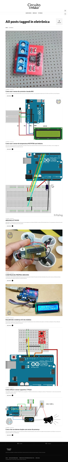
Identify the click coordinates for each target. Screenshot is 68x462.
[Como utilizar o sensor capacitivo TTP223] (34, 357)
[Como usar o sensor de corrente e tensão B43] (34, 59)
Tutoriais (7, 89)
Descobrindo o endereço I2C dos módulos (18, 320)
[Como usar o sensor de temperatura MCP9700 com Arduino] (34, 119)
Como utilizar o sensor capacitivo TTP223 (19, 389)
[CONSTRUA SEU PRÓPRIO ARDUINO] (34, 250)
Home (7, 27)
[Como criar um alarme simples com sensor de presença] (34, 412)
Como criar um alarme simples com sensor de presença (22, 429)
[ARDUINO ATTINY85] (34, 185)
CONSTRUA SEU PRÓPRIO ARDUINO (17, 275)
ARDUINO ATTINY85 (12, 220)
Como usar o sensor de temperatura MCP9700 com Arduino (24, 143)
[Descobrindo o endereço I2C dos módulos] (34, 300)
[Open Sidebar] (65, 10)
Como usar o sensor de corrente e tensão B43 (19, 91)
